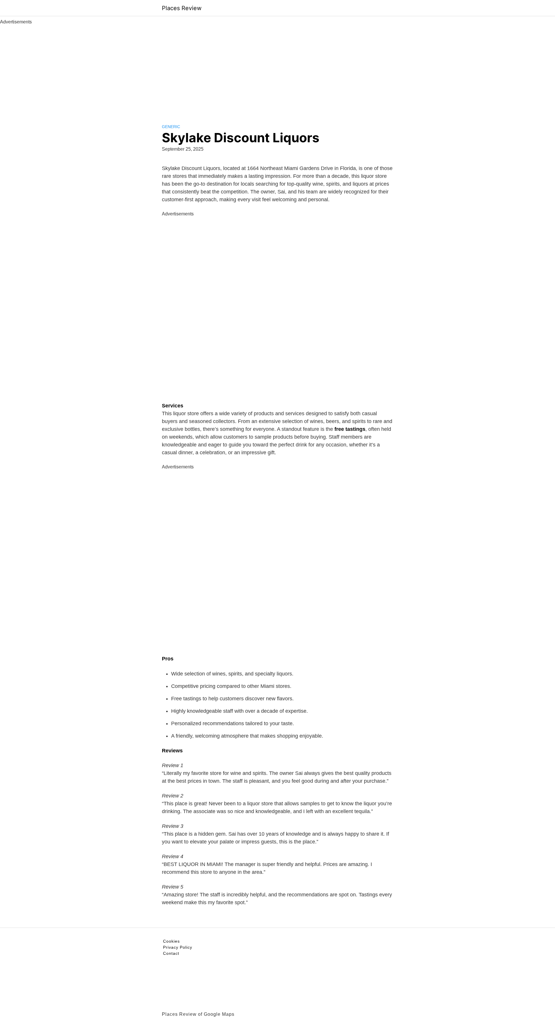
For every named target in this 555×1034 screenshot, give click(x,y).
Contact (171, 953)
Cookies (171, 941)
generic (171, 126)
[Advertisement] (277, 68)
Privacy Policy (177, 947)
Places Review (181, 8)
